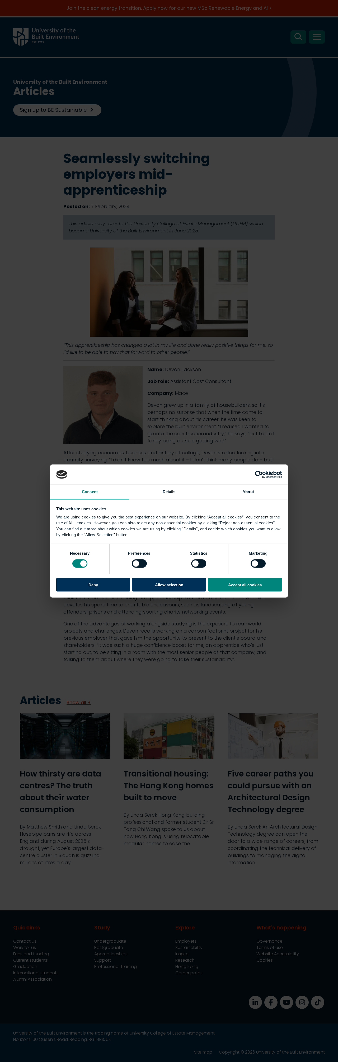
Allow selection (169, 584)
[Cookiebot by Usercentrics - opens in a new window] (259, 474)
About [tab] (248, 491)
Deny (93, 584)
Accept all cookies (245, 584)
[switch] (139, 563)
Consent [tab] (90, 491)
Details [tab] (169, 491)
